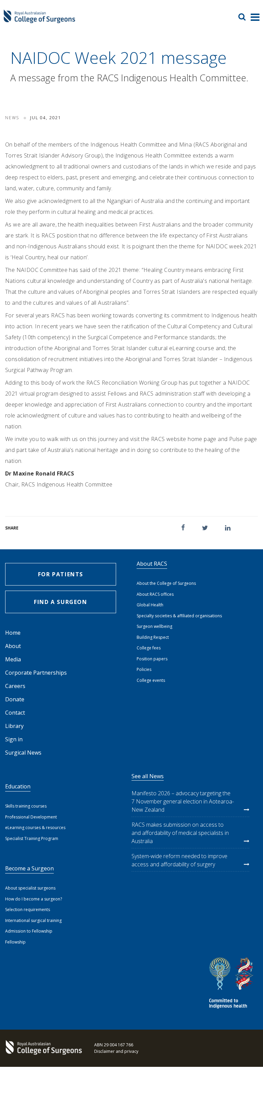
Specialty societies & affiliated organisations (179, 616)
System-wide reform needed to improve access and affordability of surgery (179, 860)
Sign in (14, 739)
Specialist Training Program (31, 838)
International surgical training (33, 920)
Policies (144, 669)
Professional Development (31, 817)
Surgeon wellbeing (154, 626)
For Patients (60, 574)
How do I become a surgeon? (33, 899)
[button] (183, 527)
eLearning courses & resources (35, 827)
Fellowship (15, 942)
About (13, 646)
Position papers (152, 659)
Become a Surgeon (29, 868)
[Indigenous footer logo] (232, 984)
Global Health (150, 605)
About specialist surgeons (30, 888)
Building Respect (153, 637)
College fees (149, 648)
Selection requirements (27, 909)
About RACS (152, 563)
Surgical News (23, 752)
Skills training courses (26, 806)
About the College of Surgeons (166, 583)
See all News (148, 776)
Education (17, 786)
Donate (14, 699)
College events (151, 680)
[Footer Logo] (43, 1048)
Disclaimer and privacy (116, 1051)
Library (14, 726)
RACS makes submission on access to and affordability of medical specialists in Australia (180, 833)
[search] (244, 16)
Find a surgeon (60, 602)
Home (13, 632)
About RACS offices (155, 594)
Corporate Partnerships (36, 672)
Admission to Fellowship (28, 931)
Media (13, 659)
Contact (15, 712)
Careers (15, 686)
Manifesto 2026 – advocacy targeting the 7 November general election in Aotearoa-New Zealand (183, 801)
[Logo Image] (39, 20)
